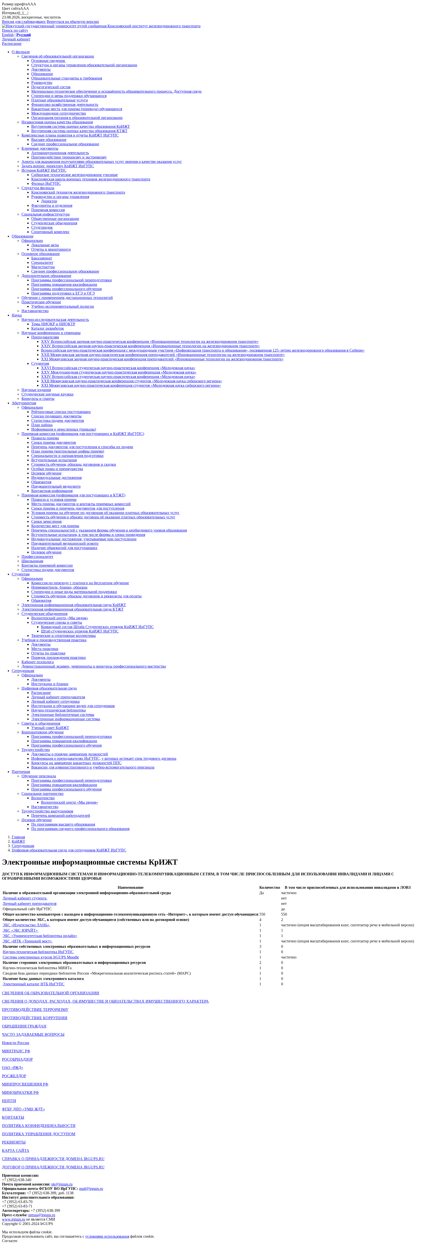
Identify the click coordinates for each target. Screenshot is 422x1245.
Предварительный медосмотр (56, 486)
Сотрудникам (23, 671)
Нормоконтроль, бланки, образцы (59, 587)
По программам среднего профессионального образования (80, 829)
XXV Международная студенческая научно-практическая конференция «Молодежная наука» (118, 372)
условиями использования (107, 1236)
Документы (41, 69)
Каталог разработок (47, 328)
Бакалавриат (41, 258)
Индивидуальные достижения (56, 477)
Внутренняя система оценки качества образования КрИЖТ (80, 126)
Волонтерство (43, 798)
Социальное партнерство (42, 793)
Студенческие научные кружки (47, 394)
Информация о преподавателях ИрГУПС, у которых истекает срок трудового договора (103, 758)
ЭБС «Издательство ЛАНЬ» (26, 925)
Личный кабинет (16, 39)
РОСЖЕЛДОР (14, 1076)
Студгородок (42, 227)
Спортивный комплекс (50, 232)
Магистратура (43, 267)
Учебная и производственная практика (53, 640)
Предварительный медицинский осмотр (64, 543)
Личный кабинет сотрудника (55, 701)
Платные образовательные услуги (59, 100)
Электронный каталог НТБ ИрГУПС (33, 984)
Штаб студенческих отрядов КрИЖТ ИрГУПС (80, 631)
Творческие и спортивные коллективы (63, 635)
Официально (32, 240)
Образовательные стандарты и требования (66, 78)
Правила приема (45, 438)
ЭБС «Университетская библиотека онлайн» (40, 936)
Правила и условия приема (53, 499)
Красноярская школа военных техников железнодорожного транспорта (90, 179)
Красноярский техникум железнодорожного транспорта (78, 192)
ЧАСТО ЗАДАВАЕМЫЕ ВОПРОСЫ (33, 1034)
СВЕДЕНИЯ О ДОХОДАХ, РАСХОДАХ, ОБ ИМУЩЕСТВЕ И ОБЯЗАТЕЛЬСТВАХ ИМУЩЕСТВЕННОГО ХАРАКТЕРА (105, 1001)
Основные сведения (48, 61)
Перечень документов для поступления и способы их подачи (82, 447)
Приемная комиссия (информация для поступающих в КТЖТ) (73, 495)
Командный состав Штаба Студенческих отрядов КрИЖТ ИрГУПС (97, 627)
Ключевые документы (39, 148)
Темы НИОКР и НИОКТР (53, 324)
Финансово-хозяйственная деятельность (64, 104)
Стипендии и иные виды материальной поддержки (74, 592)
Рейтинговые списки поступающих (61, 412)
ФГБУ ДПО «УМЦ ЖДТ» (23, 1109)
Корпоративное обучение (42, 732)
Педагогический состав (51, 87)
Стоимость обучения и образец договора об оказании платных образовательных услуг (103, 517)
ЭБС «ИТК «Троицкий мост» (28, 941)
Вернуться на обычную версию (73, 22)
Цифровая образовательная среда (49, 688)
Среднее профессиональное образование (65, 144)
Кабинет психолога (37, 662)
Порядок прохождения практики (58, 657)
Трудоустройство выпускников (47, 811)
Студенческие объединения (54, 223)
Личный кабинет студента (25, 898)
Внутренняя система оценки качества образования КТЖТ (79, 131)
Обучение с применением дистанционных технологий (67, 298)
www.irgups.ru (13, 1219)
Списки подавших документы (56, 416)
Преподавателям (45, 337)
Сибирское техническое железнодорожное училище (74, 175)
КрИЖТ (18, 841)
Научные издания (36, 390)
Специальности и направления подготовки (67, 456)
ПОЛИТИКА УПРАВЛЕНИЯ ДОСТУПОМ (38, 1134)
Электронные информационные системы (65, 719)
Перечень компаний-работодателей (60, 815)
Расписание (11, 43)
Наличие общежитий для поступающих (64, 548)
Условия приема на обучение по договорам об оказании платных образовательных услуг (105, 513)
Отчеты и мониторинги (51, 249)
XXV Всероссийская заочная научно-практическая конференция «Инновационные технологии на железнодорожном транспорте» (150, 341)
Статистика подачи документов (57, 420)
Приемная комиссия (48, 210)
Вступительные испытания (54, 460)
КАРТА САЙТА (15, 1150)
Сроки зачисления (46, 521)
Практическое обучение (41, 302)
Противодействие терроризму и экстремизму (69, 157)
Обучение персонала (38, 776)
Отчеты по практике (48, 653)
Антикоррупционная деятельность (60, 153)
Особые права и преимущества (57, 469)
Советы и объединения (40, 723)
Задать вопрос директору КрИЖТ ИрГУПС (57, 166)
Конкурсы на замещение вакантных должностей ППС (76, 763)
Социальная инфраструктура (45, 214)
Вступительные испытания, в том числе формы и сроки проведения (88, 535)
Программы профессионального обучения (66, 289)
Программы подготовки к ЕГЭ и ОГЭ (63, 293)
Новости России (15, 1043)
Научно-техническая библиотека (58, 710)
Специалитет (42, 262)
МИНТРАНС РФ (16, 1051)
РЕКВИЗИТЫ (14, 1142)
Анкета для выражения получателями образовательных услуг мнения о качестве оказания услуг (101, 161)
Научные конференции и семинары (51, 333)
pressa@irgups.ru (41, 1215)
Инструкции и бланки (49, 684)
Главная (18, 837)
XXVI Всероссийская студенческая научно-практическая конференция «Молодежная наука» (118, 368)
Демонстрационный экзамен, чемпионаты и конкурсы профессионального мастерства (93, 666)
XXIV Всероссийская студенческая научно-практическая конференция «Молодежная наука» (118, 377)
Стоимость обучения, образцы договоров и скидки (73, 464)
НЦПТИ (9, 1101)
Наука (17, 315)
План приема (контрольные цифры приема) (67, 451)
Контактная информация (52, 491)
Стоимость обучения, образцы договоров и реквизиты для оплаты (86, 596)
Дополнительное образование (46, 276)
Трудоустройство (35, 750)
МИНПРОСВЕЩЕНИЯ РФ (25, 1084)
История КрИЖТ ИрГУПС (43, 170)
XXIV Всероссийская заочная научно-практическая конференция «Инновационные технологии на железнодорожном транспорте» (150, 346)
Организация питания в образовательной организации (77, 118)
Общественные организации (55, 219)
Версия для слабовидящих (24, 22)
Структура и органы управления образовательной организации (84, 65)
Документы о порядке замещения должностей (69, 754)
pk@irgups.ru (62, 1184)
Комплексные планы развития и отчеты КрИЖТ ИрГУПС (70, 135)
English (8, 35)
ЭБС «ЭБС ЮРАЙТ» (21, 930)
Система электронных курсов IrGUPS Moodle (41, 957)
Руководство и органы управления (60, 197)
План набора (42, 425)
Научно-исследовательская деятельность (55, 319)
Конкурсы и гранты (37, 398)
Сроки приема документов (53, 442)
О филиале (21, 52)
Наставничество (35, 311)
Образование (42, 74)
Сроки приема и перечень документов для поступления (77, 508)
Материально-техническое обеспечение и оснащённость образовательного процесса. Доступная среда (116, 91)
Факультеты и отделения (51, 205)
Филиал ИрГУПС (46, 183)
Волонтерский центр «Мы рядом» (59, 618)
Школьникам (32, 561)
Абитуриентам (24, 403)
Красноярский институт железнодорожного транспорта (153, 26)
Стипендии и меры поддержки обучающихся (68, 96)
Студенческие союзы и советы (56, 622)
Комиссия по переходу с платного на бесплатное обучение (80, 583)
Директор (49, 201)
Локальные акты (45, 245)
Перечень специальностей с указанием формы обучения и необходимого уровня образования (109, 530)
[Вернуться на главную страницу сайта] (54, 26)
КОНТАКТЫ (13, 1117)
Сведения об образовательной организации (57, 56)
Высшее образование (48, 140)
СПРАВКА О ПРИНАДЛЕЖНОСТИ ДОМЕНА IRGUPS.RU (53, 1159)
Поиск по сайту (15, 30)
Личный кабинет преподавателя (58, 697)
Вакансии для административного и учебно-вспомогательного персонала (92, 767)
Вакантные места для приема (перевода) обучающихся (76, 109)
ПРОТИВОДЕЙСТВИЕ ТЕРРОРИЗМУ (35, 1010)
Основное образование (40, 254)
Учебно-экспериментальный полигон (62, 306)
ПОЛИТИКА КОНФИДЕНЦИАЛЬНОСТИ (38, 1126)
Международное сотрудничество (58, 113)
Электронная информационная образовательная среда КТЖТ (72, 609)
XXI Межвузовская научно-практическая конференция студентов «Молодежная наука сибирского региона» (131, 385)
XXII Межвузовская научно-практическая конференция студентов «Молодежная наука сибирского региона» (131, 381)
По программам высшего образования (63, 824)
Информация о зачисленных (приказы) (63, 429)
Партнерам (21, 772)
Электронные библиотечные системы (62, 714)
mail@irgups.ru (91, 1188)
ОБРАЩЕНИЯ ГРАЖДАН (24, 1026)
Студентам (40, 363)
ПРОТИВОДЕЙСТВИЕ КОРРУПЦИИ (34, 1018)
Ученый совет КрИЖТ (50, 728)
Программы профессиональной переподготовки (71, 280)
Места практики (44, 649)
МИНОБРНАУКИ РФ (20, 1092)
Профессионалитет (37, 556)
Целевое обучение (46, 473)
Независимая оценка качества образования (57, 122)
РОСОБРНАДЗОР (17, 1059)
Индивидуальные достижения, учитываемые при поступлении (84, 539)
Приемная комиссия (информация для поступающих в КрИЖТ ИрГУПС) (82, 434)
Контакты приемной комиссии (47, 565)
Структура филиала (37, 188)
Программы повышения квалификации (64, 284)
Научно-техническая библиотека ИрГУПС (38, 952)
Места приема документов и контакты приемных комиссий (81, 504)
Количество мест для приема (55, 526)
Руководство (41, 82)
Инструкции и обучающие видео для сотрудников (73, 706)
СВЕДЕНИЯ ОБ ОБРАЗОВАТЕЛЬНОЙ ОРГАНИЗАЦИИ (50, 993)
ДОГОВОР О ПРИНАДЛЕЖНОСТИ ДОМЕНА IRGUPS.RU (53, 1167)
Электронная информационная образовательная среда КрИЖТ (73, 605)
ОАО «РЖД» (12, 1068)
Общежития (41, 482)
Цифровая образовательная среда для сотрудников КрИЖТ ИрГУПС (69, 850)
